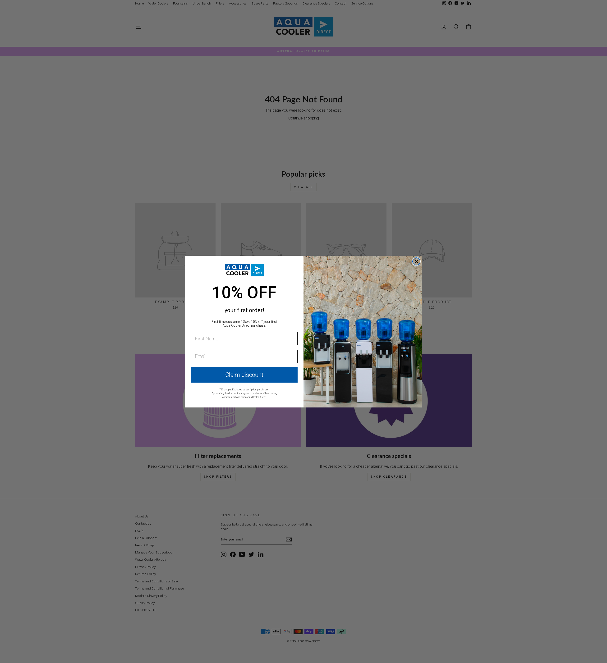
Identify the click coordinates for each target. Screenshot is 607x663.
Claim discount (244, 374)
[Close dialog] (416, 261)
